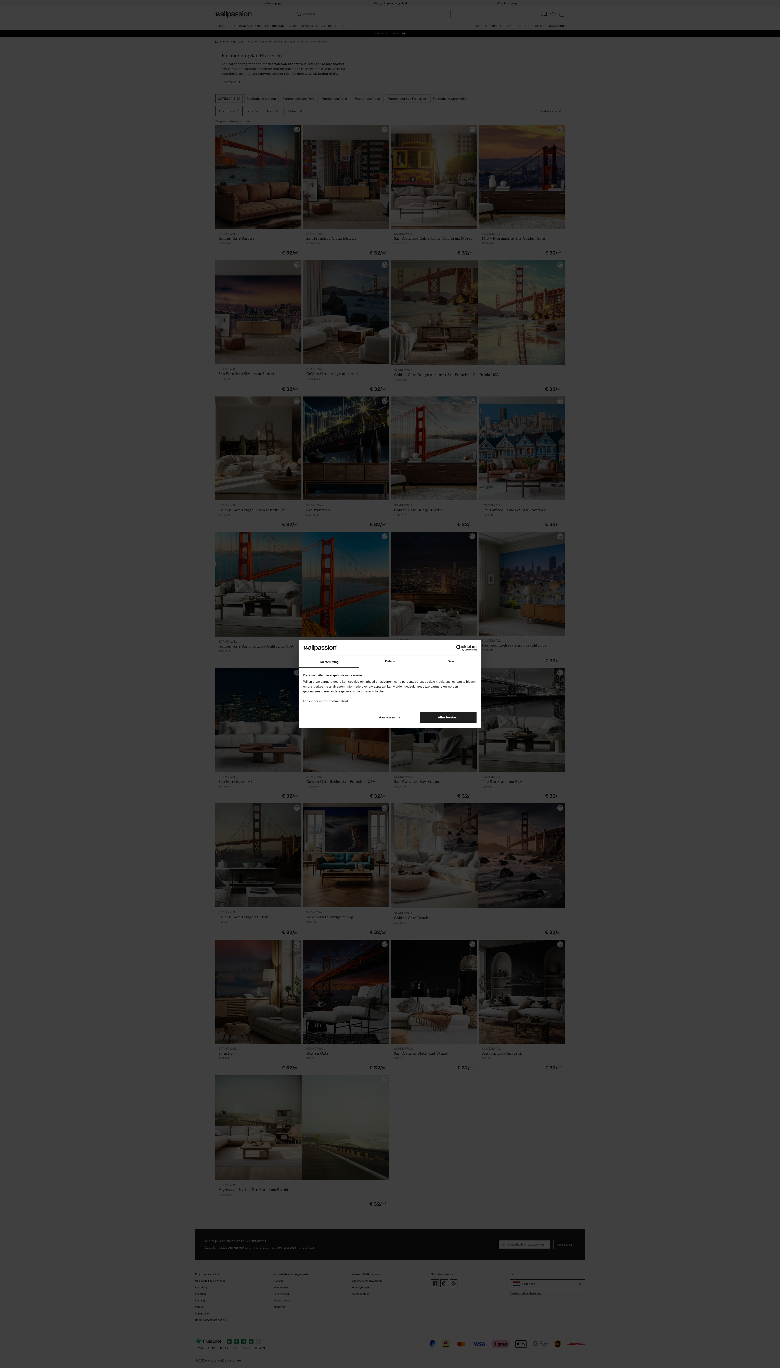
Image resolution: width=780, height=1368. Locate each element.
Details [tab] (390, 661)
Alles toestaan (448, 717)
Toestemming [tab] (329, 662)
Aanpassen (387, 717)
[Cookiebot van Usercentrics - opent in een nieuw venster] (459, 648)
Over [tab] (450, 661)
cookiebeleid (338, 701)
